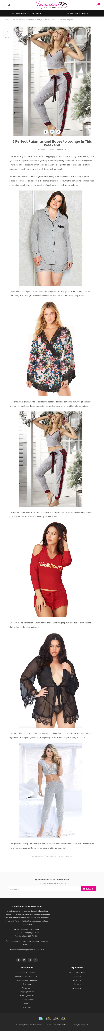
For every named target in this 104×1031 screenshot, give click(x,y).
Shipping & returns (27, 992)
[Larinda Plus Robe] (51, 680)
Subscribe (90, 889)
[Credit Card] (40, 1019)
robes (61, 856)
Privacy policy (27, 988)
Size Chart (27, 1007)
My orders (77, 976)
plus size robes (51, 856)
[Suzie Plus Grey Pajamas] (51, 238)
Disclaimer (27, 984)
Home (6, 19)
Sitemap (27, 1003)
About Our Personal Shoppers (27, 976)
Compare (77, 984)
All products (77, 988)
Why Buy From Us (27, 996)
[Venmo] (63, 1019)
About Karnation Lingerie (27, 972)
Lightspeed (66, 1025)
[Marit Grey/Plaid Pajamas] (51, 459)
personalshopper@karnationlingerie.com (28, 950)
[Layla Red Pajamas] (51, 569)
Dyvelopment (83, 1025)
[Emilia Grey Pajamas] (51, 790)
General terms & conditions (27, 980)
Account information (77, 972)
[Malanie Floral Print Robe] (51, 348)
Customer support (27, 999)
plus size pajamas (37, 856)
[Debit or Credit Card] (48, 1019)
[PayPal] (56, 1019)
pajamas (69, 856)
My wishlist (77, 980)
